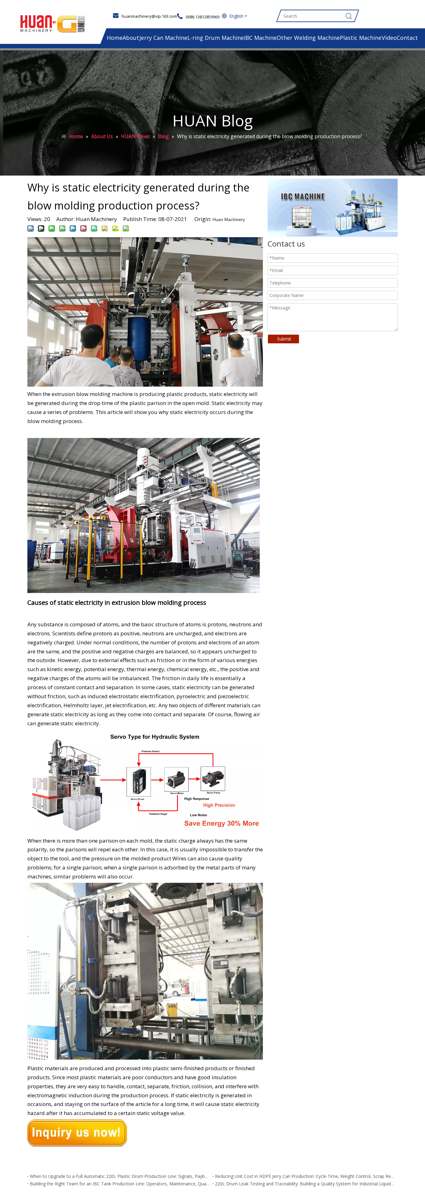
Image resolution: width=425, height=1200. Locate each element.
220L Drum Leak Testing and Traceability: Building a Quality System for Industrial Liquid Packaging (305, 1184)
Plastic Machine (360, 37)
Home (115, 37)
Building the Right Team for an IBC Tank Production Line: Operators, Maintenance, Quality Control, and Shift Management (120, 1184)
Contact (407, 37)
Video (389, 37)
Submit (284, 339)
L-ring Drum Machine (215, 37)
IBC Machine (260, 37)
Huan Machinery (229, 219)
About (131, 37)
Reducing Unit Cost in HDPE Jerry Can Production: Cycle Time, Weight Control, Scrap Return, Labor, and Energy (305, 1176)
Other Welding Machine (308, 37)
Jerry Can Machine (163, 37)
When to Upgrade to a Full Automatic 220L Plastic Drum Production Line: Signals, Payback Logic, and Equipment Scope (120, 1176)
